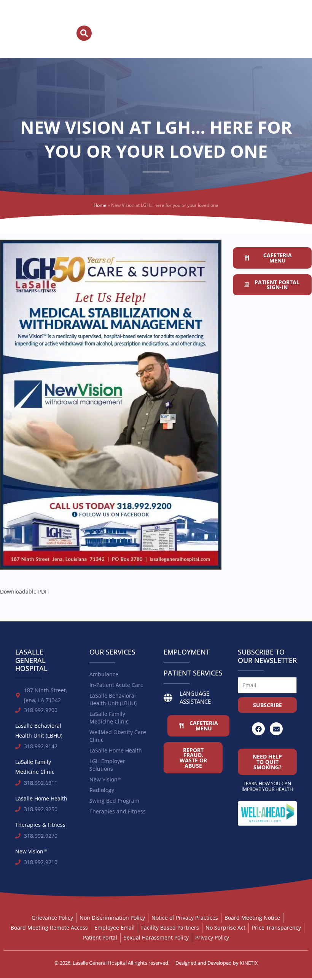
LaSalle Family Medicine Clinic (109, 717)
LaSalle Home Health (115, 750)
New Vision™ (105, 779)
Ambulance (103, 674)
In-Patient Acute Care (116, 684)
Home (100, 205)
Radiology (101, 790)
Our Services (112, 651)
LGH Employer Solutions (107, 764)
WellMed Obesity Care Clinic (117, 735)
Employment (187, 651)
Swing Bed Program (114, 800)
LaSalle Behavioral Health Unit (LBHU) (113, 699)
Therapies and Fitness (117, 811)
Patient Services (193, 672)
